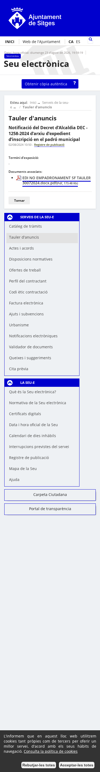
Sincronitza (12, 56)
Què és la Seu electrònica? (32, 391)
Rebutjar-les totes (38, 765)
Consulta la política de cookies (51, 751)
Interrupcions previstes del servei (39, 446)
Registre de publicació (29, 457)
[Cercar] (90, 39)
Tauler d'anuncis (37, 107)
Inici (33, 102)
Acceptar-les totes (76, 765)
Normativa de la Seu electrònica (37, 402)
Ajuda (14, 479)
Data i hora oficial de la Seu (33, 424)
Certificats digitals (25, 413)
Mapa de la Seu (23, 468)
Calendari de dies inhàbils (32, 435)
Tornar (19, 200)
